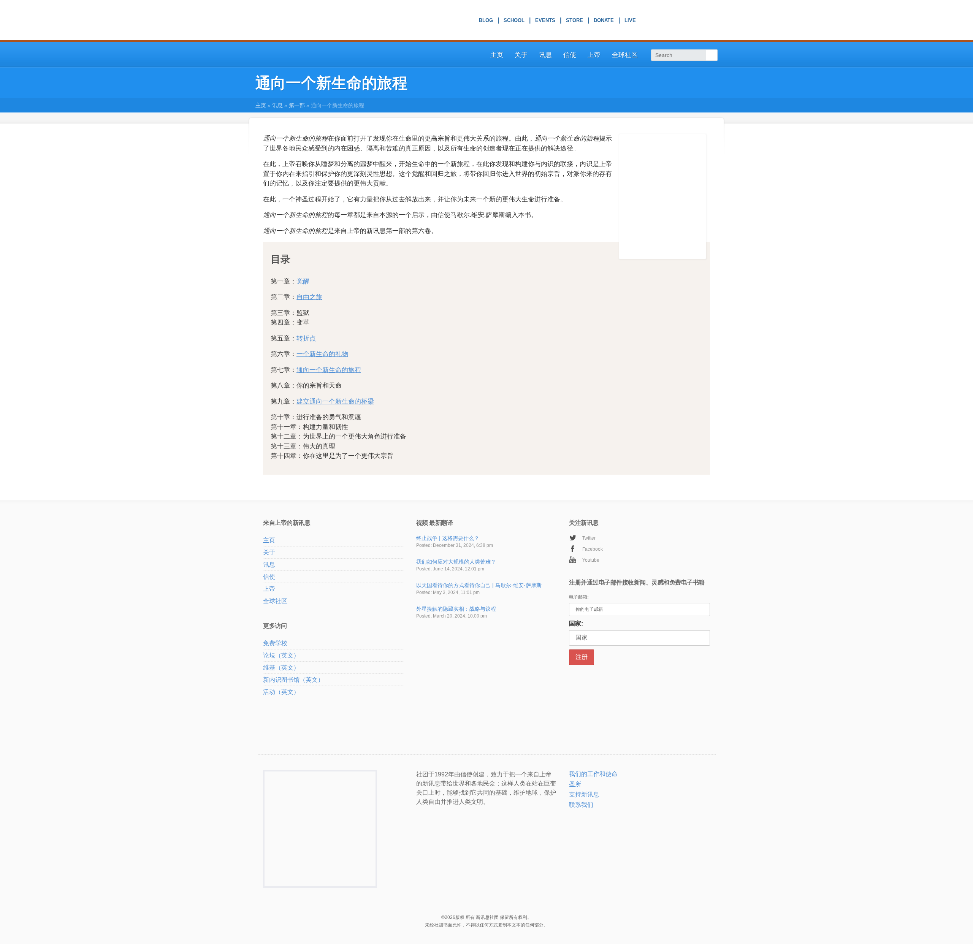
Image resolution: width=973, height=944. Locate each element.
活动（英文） (281, 692)
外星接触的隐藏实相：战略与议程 (456, 609)
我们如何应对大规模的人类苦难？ (456, 562)
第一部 (297, 105)
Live (630, 21)
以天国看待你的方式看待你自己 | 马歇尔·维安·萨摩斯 (479, 585)
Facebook (592, 549)
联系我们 (581, 804)
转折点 (306, 338)
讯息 (545, 55)
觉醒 (302, 281)
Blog (485, 21)
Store (574, 21)
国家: (576, 623)
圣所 (575, 784)
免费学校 (275, 643)
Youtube (590, 560)
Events (545, 21)
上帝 (594, 55)
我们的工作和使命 (593, 774)
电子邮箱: (579, 597)
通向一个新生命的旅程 (328, 370)
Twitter (589, 538)
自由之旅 (309, 297)
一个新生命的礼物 (322, 354)
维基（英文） (281, 667)
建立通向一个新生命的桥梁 (335, 401)
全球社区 (625, 55)
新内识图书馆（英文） (293, 679)
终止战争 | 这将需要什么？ (447, 538)
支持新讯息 (584, 794)
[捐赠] (582, 815)
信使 (569, 55)
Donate (603, 21)
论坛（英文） (281, 655)
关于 (521, 55)
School (514, 21)
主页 (496, 55)
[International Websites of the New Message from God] (687, 20)
